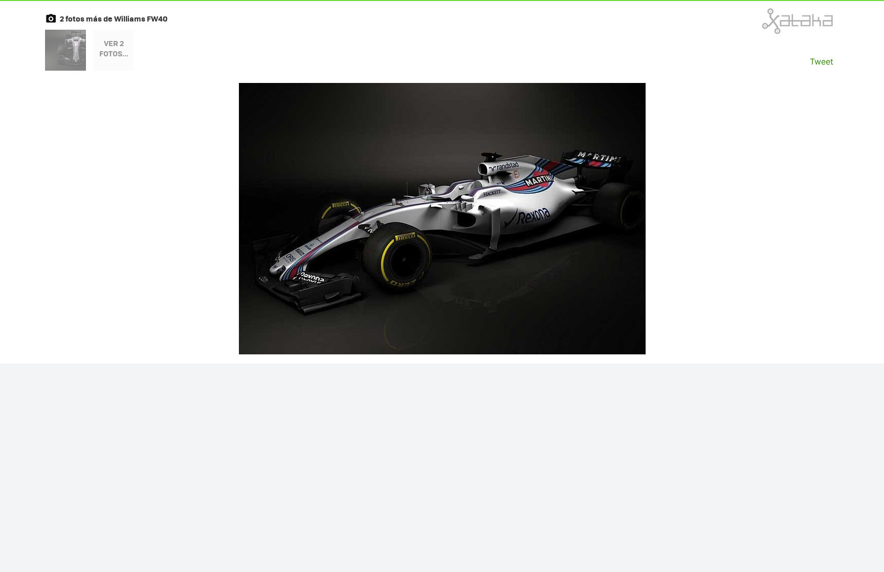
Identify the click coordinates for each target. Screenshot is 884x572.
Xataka (775, 21)
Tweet (821, 61)
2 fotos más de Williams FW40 (114, 18)
